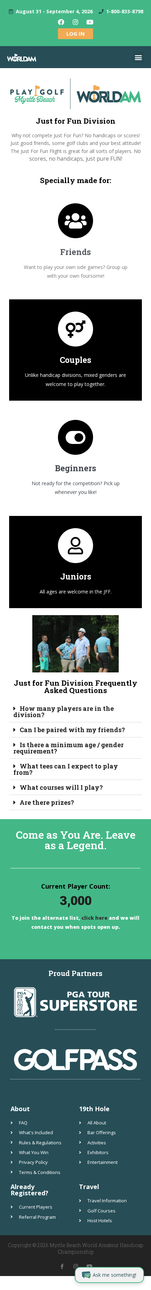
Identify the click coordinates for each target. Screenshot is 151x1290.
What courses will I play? (61, 787)
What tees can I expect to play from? (65, 769)
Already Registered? (29, 1189)
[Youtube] (90, 22)
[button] (138, 57)
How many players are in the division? (63, 711)
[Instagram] (75, 22)
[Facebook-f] (62, 1266)
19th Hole (94, 1109)
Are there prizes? (47, 802)
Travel (89, 1186)
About (20, 1109)
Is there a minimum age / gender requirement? (68, 748)
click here (93, 917)
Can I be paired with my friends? (72, 730)
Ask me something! (114, 1274)
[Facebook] (61, 22)
